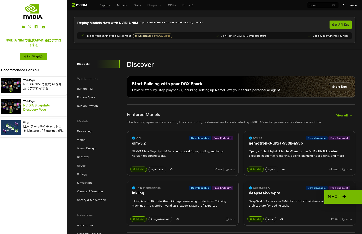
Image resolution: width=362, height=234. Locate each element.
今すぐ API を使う (33, 56)
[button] (343, 197)
